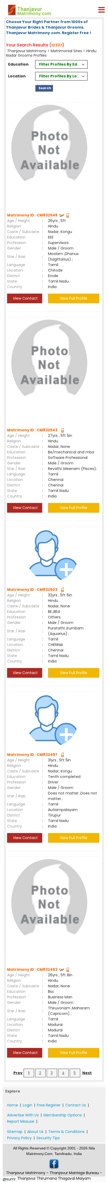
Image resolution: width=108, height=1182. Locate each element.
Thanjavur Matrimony (26, 51)
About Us (35, 1131)
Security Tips (48, 1138)
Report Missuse (20, 1121)
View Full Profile (73, 298)
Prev (18, 1072)
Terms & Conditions (66, 1131)
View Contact (25, 298)
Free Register (49, 1105)
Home (12, 1105)
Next (87, 1072)
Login (27, 1105)
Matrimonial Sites (66, 51)
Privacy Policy (19, 1138)
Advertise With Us (23, 1115)
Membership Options (63, 1115)
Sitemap (15, 1131)
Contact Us (75, 1105)
